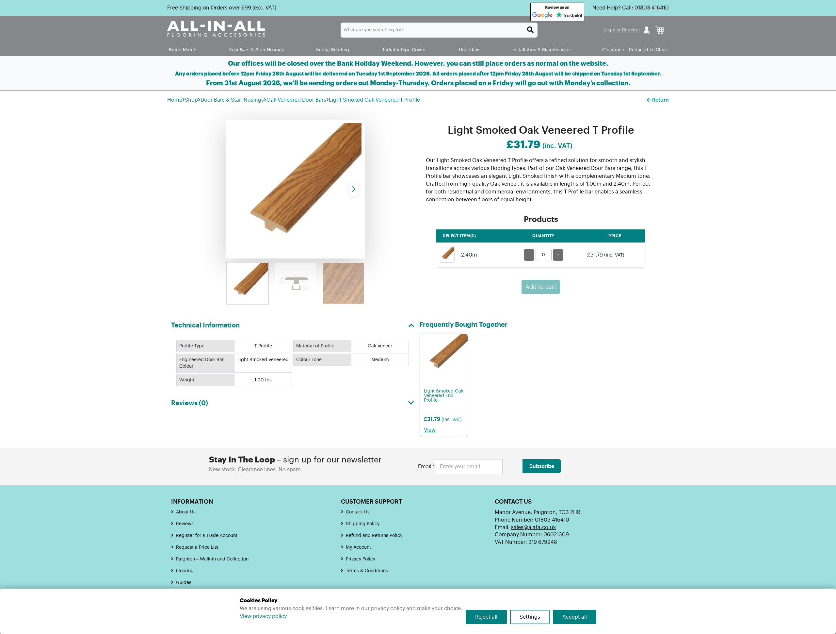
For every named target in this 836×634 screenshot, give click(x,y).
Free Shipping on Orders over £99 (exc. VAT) (221, 7)
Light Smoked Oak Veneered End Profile (443, 396)
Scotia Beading (332, 49)
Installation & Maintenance (541, 49)
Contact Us (358, 512)
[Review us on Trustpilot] (569, 15)
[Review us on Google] (542, 15)
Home (174, 100)
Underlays (469, 49)
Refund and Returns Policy (374, 535)
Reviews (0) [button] (189, 403)
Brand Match (182, 49)
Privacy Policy (360, 559)
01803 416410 (652, 7)
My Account (358, 547)
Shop (191, 100)
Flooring (185, 571)
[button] (353, 189)
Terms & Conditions (367, 571)
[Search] (530, 29)
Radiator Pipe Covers (403, 49)
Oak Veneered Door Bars (296, 100)
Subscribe (541, 466)
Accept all (574, 617)
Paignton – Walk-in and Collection (212, 559)
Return (660, 100)
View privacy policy (263, 616)
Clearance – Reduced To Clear (634, 49)
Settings (530, 617)
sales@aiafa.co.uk (533, 527)
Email (426, 466)
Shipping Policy (362, 524)
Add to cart (540, 287)
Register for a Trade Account (206, 535)
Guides (183, 582)
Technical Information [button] (205, 325)
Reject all (486, 617)
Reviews (185, 524)
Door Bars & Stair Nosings (256, 49)
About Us (186, 512)
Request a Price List (197, 547)
